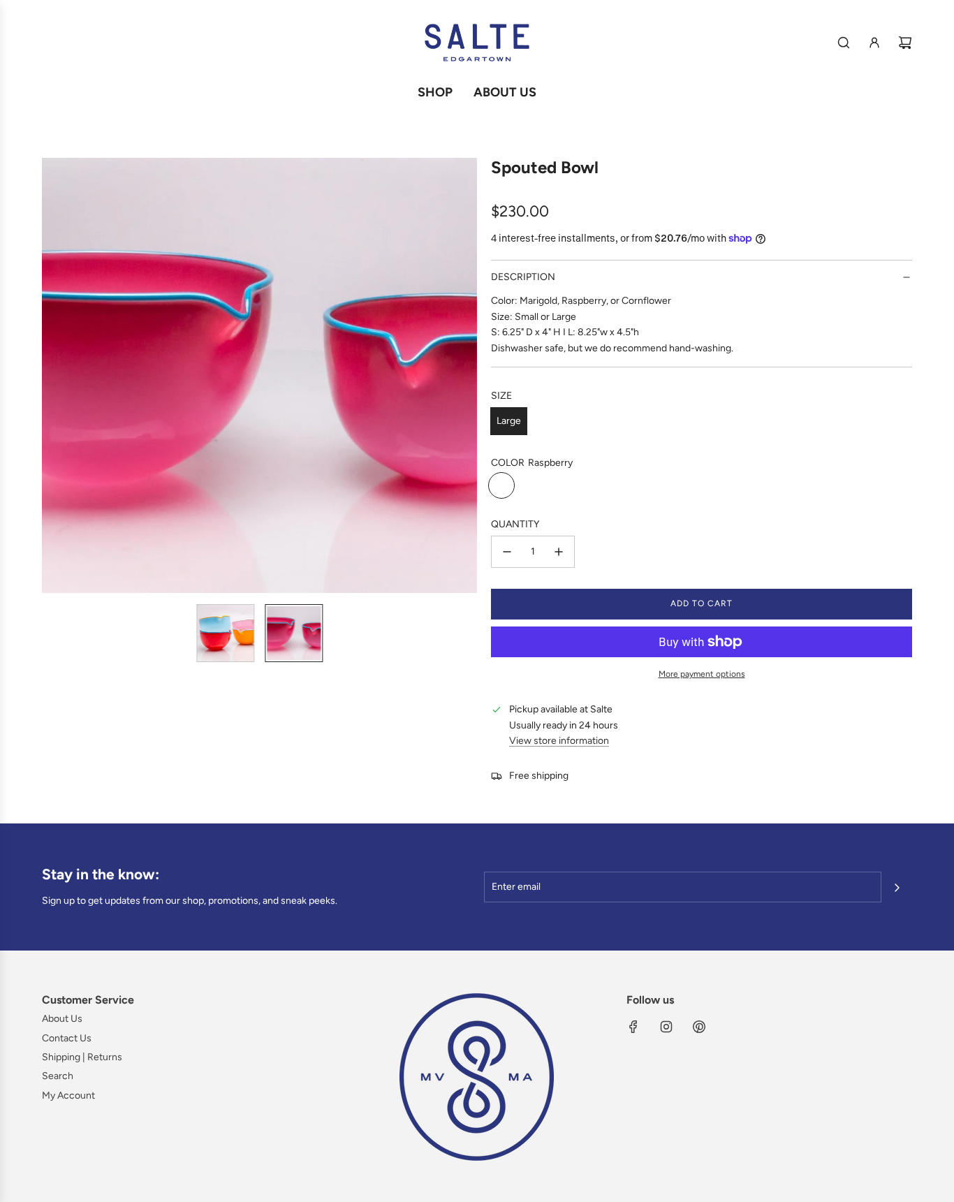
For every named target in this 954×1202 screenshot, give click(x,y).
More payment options (702, 674)
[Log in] (874, 42)
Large (509, 421)
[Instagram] (666, 1026)
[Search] (843, 42)
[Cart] (905, 42)
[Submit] (896, 887)
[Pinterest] (699, 1026)
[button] (53, 376)
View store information (559, 741)
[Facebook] (633, 1026)
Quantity (515, 524)
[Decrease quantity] (507, 551)
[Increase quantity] (558, 551)
